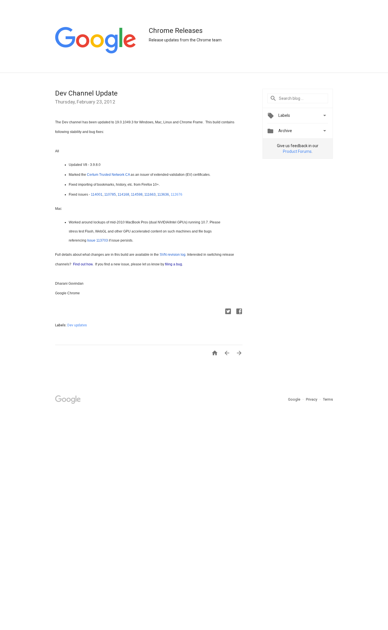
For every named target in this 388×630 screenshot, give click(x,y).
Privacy (312, 399)
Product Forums (297, 151)
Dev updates (77, 325)
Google (294, 399)
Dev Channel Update (86, 93)
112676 (176, 194)
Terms (328, 399)
